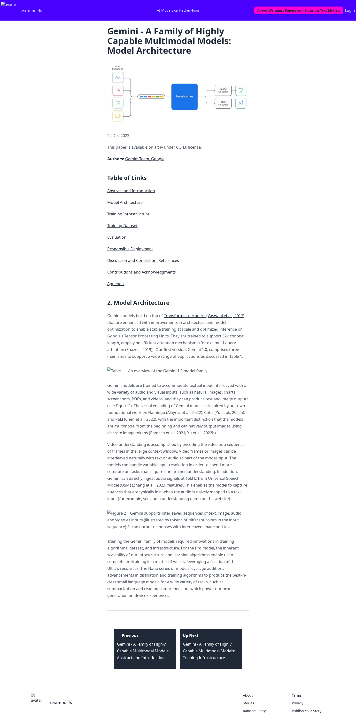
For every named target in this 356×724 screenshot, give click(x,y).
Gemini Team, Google (144, 158)
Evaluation (116, 237)
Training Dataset (122, 225)
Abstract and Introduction (131, 190)
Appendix (115, 283)
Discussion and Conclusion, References (143, 260)
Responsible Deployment (130, 248)
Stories (248, 703)
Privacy (297, 703)
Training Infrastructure (128, 214)
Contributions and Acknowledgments (141, 272)
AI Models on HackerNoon (178, 10)
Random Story (254, 711)
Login (350, 10)
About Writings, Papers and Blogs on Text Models (298, 10)
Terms (297, 695)
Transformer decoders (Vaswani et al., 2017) (204, 315)
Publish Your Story (306, 711)
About (248, 695)
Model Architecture (125, 202)
